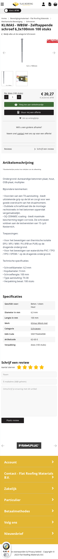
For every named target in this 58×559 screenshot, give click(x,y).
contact (20, 133)
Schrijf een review (45, 149)
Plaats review (12, 420)
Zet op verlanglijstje (30, 118)
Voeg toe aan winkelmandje (31, 104)
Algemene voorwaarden (14, 551)
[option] (29, 52)
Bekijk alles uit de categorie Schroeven (19, 34)
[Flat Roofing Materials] (23, 5)
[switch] (6, 554)
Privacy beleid (34, 551)
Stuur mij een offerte (31, 112)
